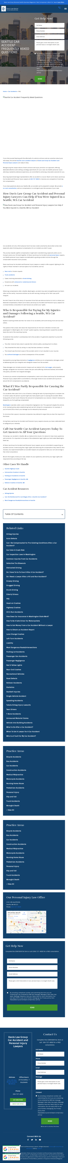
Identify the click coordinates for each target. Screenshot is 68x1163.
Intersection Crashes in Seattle (15, 472)
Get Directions (18, 1100)
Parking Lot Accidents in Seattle (15, 476)
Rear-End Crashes (13, 670)
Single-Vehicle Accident (16, 696)
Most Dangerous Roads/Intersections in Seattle (20, 500)
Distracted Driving (13, 568)
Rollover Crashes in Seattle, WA (15, 483)
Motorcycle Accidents (15, 779)
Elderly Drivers (12, 594)
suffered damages (13, 354)
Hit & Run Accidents (14, 612)
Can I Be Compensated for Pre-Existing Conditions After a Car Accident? (31, 544)
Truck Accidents (13, 801)
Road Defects (11, 678)
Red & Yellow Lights (14, 665)
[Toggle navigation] (65, 9)
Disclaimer (29, 1148)
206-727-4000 (59, 7)
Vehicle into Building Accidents (19, 723)
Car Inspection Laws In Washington (20, 554)
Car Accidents (12, 91)
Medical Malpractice (14, 775)
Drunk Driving (12, 590)
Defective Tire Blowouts (16, 563)
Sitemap (51, 1146)
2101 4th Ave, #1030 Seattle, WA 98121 (12, 1082)
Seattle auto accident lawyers (26, 160)
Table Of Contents (14, 514)
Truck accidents (10, 275)
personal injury (54, 255)
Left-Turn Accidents (14, 639)
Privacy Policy (59, 1146)
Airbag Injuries (9, 493)
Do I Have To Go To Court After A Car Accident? (25, 572)
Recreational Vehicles (15, 674)
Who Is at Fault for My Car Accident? (21, 736)
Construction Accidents (16, 770)
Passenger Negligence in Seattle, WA (16, 479)
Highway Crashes (13, 608)
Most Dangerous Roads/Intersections (21, 647)
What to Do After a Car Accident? (19, 727)
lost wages (48, 367)
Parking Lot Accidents (15, 652)
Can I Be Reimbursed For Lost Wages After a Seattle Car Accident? (26, 497)
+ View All (10, 810)
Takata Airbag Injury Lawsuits (18, 705)
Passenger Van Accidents (16, 656)
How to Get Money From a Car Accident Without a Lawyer (29, 625)
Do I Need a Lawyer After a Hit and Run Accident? (26, 577)
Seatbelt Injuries (13, 692)
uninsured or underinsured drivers (25, 282)
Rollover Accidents (14, 683)
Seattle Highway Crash (12, 469)
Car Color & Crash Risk (15, 550)
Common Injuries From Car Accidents (21, 559)
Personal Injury (12, 792)
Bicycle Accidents (13, 757)
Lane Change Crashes (15, 634)
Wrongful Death (12, 806)
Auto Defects (11, 539)
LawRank (39, 1148)
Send (40, 79)
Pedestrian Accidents (15, 788)
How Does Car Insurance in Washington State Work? (27, 616)
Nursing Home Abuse (15, 783)
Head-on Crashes (13, 603)
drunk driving (27, 278)
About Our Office (18, 1104)
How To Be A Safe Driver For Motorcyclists (23, 621)
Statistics (10, 687)
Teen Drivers (11, 709)
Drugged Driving (13, 585)
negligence (31, 360)
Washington (7, 405)
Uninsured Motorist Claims (17, 718)
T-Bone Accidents (13, 714)
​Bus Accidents (12, 761)
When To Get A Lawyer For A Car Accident (23, 732)
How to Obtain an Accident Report (20, 630)
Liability (9, 643)
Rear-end (8, 271)
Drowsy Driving (12, 581)
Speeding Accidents (14, 701)
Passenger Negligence (15, 661)
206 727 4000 (34, 179)
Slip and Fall (11, 797)
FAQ (7, 599)
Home (5, 91)
